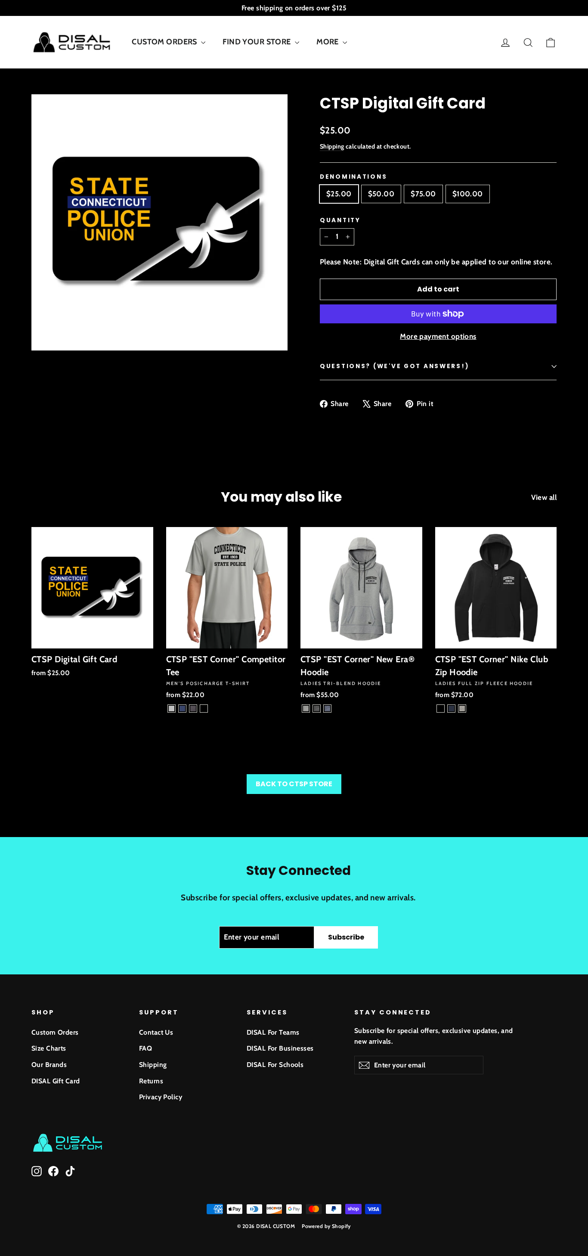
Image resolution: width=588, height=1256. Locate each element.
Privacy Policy (160, 1097)
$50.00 (381, 193)
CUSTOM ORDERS (165, 42)
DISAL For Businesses (280, 1048)
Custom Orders (55, 1032)
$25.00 (339, 193)
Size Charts (48, 1048)
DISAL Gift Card (55, 1081)
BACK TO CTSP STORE (294, 784)
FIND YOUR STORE (258, 42)
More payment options (438, 336)
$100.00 (467, 193)
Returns (151, 1081)
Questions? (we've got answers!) (394, 366)
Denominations (353, 177)
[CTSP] (171, 708)
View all (544, 497)
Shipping (332, 146)
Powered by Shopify (326, 1226)
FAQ (145, 1048)
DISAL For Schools (275, 1065)
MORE (328, 42)
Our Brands (49, 1065)
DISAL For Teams (273, 1032)
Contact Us (156, 1032)
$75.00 (423, 193)
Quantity (340, 220)
